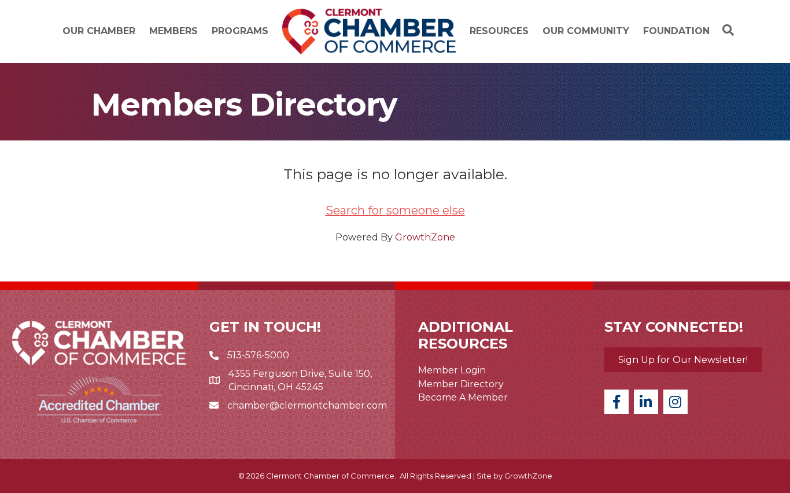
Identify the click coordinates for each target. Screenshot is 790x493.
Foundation (676, 30)
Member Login (452, 370)
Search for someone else (395, 210)
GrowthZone (425, 237)
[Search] (725, 30)
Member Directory (461, 384)
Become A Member (463, 397)
